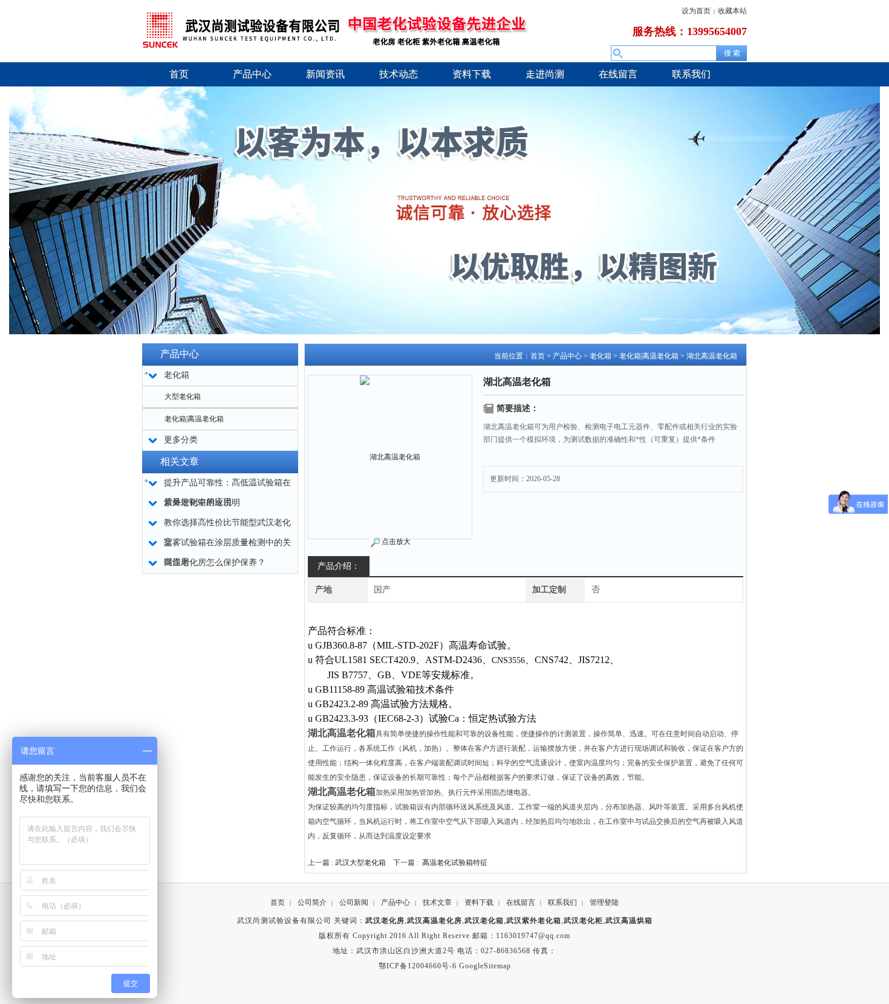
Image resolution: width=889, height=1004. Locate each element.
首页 (537, 356)
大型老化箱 (182, 396)
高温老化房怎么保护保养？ (214, 562)
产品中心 (567, 356)
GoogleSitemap (485, 966)
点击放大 (396, 541)
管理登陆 (604, 902)
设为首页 (696, 11)
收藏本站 (732, 11)
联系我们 (562, 902)
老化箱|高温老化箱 (194, 419)
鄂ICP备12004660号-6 (418, 966)
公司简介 (312, 902)
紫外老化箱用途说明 (202, 502)
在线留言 (520, 902)
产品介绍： (339, 566)
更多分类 (181, 439)
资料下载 (478, 902)
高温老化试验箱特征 (454, 862)
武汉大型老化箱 (360, 862)
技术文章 (437, 902)
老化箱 (600, 356)
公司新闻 (353, 902)
